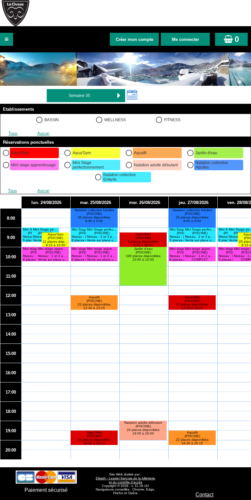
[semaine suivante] (118, 95)
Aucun (43, 133)
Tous (13, 133)
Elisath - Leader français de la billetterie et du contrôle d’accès (125, 480)
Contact (204, 494)
